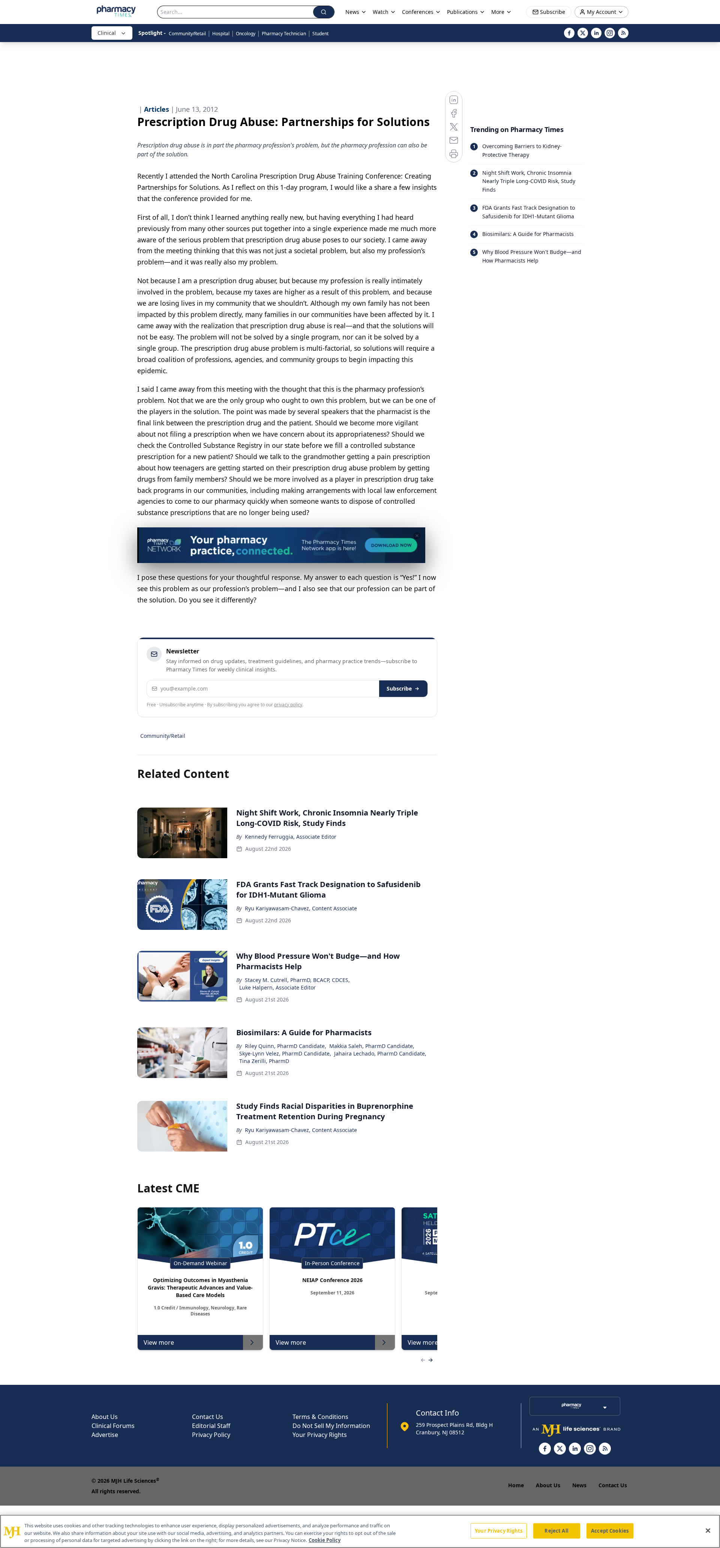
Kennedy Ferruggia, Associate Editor (290, 836)
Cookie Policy (324, 1540)
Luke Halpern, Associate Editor (277, 987)
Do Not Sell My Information (331, 1426)
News (579, 1485)
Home (516, 1485)
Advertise (105, 1435)
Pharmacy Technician (284, 33)
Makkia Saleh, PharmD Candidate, (371, 1046)
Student (320, 33)
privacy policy (288, 704)
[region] (360, 1531)
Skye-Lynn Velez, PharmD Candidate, (285, 1053)
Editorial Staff (211, 1426)
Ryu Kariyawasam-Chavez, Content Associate (301, 908)
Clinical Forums (113, 1426)
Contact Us (207, 1417)
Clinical (107, 32)
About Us (105, 1417)
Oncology (245, 33)
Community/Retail (187, 33)
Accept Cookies (609, 1530)
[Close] (708, 1530)
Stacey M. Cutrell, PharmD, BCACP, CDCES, (297, 979)
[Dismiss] (417, 535)
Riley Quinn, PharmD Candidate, (285, 1046)
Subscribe (399, 688)
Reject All (556, 1530)
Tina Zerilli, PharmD (264, 1061)
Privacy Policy (211, 1435)
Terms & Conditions (320, 1417)
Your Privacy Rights (319, 1435)
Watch (380, 11)
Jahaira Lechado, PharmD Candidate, (380, 1053)
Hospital (221, 33)
